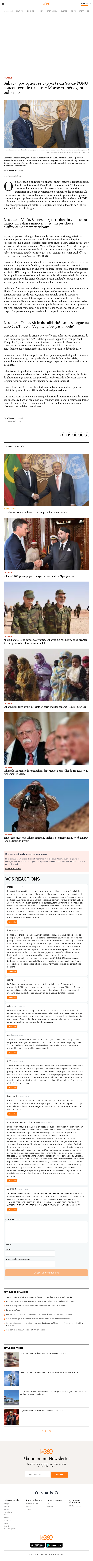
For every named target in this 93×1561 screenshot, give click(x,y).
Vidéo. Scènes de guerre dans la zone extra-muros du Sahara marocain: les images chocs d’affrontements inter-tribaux (46, 223)
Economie (30, 11)
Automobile (7, 1520)
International (52, 11)
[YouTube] (46, 1492)
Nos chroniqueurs (10, 1529)
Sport (81, 11)
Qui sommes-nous (32, 1504)
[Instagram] (56, 1492)
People (6, 1523)
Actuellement (8, 11)
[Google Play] (54, 1545)
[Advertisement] (46, 42)
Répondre (12, 922)
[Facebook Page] (36, 1492)
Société (40, 11)
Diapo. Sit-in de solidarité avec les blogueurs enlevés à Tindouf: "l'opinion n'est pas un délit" (46, 325)
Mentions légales (75, 1506)
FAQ (48, 1504)
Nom (8, 1249)
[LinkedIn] (51, 1492)
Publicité (28, 1506)
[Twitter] (41, 1492)
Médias (73, 11)
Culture (64, 11)
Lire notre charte (13, 868)
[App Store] (37, 1545)
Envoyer (59, 1474)
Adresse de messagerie (17, 1259)
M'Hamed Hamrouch (15, 171)
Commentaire (12, 1219)
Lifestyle (6, 1526)
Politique (19, 11)
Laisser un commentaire (46, 1272)
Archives (28, 1509)
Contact (50, 1506)
